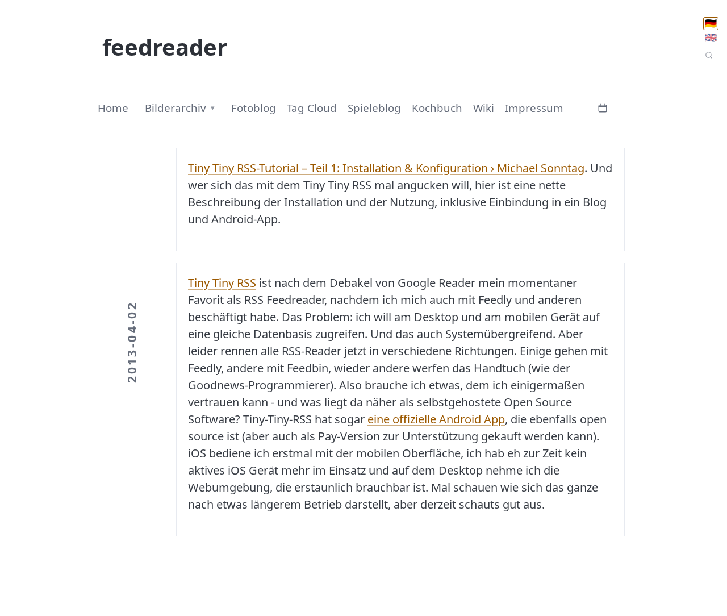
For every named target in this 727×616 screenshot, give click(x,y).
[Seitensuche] (709, 55)
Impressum (534, 108)
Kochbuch (437, 108)
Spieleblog (374, 108)
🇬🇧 (711, 37)
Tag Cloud (312, 108)
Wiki (483, 108)
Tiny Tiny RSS (222, 282)
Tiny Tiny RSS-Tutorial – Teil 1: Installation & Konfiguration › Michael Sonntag (386, 168)
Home (113, 108)
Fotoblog (253, 108)
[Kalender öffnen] (602, 106)
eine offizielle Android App (436, 419)
